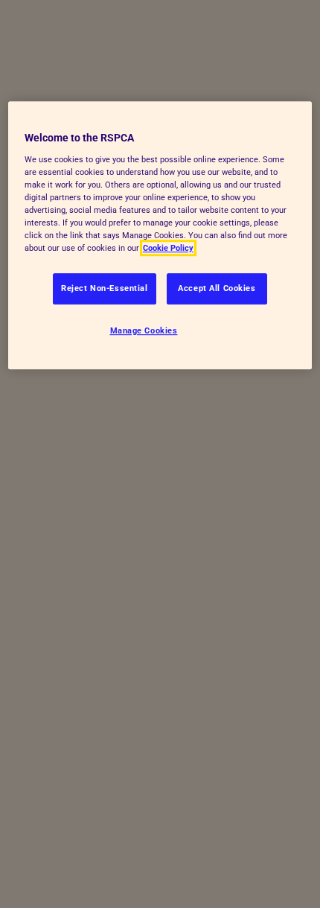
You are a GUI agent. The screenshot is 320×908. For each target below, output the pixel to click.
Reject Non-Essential (104, 288)
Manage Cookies (144, 330)
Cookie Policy (168, 248)
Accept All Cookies (216, 288)
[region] (160, 235)
